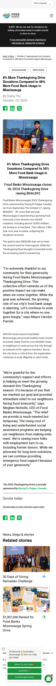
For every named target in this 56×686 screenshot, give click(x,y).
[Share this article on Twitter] (19, 108)
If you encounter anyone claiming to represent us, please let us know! (28, 41)
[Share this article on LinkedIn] (12, 108)
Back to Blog (8, 56)
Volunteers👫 (24, 670)
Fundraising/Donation (24, 677)
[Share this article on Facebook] (5, 108)
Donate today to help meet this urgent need (23, 506)
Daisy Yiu (12, 96)
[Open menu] (51, 15)
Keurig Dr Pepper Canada (32, 488)
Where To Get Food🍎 (24, 664)
